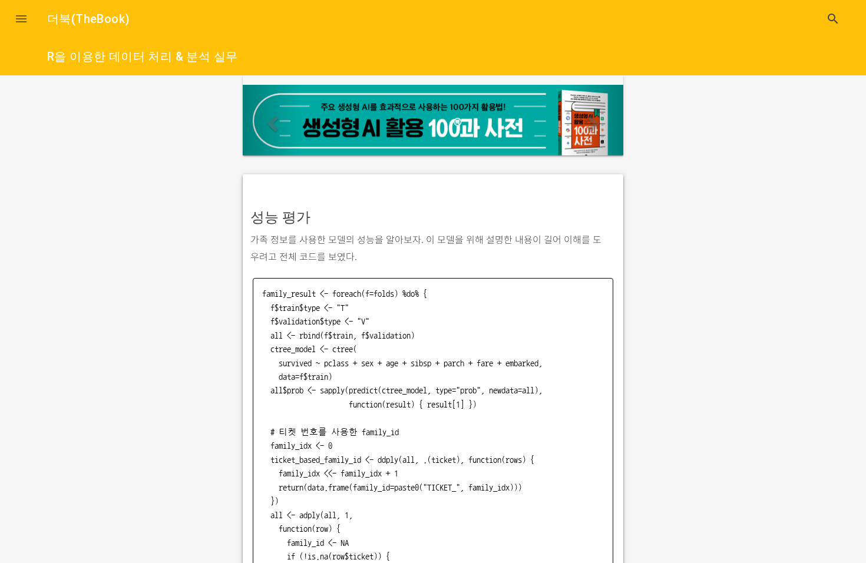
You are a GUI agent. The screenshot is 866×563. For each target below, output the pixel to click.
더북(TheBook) (88, 19)
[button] (21, 19)
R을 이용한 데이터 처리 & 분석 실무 (142, 56)
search (833, 19)
